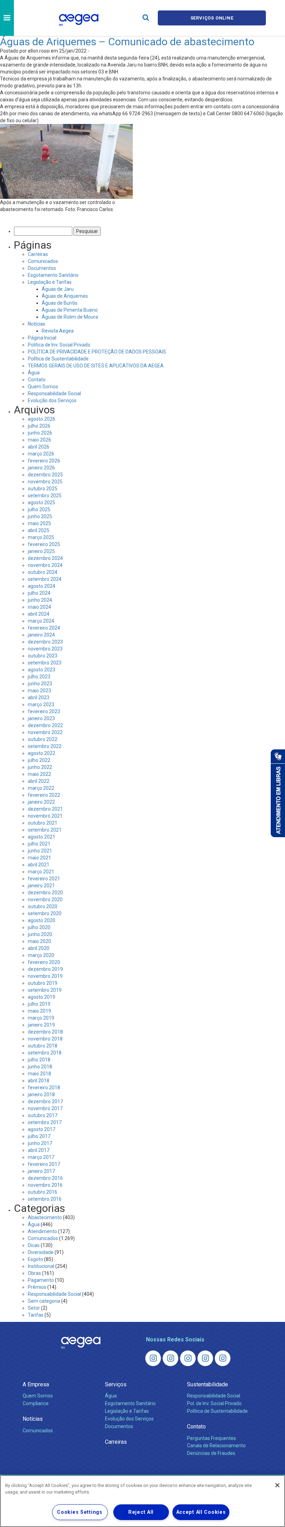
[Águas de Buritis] (170, 1358)
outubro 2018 (42, 1046)
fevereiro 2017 (44, 1164)
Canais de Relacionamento (216, 1445)
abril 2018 (38, 1080)
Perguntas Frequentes (211, 1438)
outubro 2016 (42, 1192)
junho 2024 (40, 600)
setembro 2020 (45, 913)
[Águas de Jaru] (188, 1358)
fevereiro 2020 (44, 962)
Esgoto (35, 1259)
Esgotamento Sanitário (53, 275)
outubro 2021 (42, 823)
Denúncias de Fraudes (211, 1453)
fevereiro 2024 (44, 628)
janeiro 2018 (41, 1094)
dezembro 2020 (45, 892)
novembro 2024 (45, 565)
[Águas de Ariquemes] (153, 1358)
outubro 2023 (42, 656)
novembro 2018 (45, 1039)
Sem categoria (44, 1301)
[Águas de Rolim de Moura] (222, 1358)
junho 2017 (40, 1143)
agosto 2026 (41, 419)
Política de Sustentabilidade (58, 358)
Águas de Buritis (60, 303)
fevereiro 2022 (44, 795)
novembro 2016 (45, 1185)
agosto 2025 (41, 502)
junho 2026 (40, 433)
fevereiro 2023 (44, 711)
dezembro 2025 (45, 474)
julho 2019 (39, 1004)
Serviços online (212, 18)
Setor (34, 1308)
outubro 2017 (42, 1115)
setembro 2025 (45, 495)
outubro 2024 (42, 572)
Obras (34, 1273)
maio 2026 (39, 440)
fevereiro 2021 (44, 878)
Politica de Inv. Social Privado (59, 345)
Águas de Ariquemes (65, 296)
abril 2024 (38, 614)
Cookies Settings (80, 1512)
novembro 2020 (45, 899)
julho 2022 (39, 760)
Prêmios (37, 1287)
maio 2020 (39, 941)
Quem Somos (43, 386)
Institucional (41, 1266)
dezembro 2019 (45, 969)
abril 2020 (38, 948)
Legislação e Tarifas (50, 282)
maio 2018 (39, 1073)
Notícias (36, 324)
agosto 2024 (41, 586)
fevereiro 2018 (44, 1087)
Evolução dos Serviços (52, 400)
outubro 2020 (42, 906)
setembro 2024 (45, 579)
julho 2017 (39, 1136)
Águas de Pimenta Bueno (70, 310)
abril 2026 (38, 447)
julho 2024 (39, 593)
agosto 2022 (41, 753)
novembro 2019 (45, 976)
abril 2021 (38, 864)
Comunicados (43, 261)
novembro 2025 (45, 481)
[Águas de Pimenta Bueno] (205, 1358)
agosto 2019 (41, 997)
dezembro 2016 (45, 1178)
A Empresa (36, 1384)
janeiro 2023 (41, 718)
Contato (37, 379)
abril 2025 (38, 530)
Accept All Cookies (201, 1512)
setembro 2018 (45, 1052)
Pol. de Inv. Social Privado (214, 1403)
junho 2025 (40, 516)
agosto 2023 (41, 669)
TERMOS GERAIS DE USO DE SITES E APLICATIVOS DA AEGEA (96, 365)
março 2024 (41, 621)
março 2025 (41, 537)
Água (34, 372)
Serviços (116, 1384)
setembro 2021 (45, 830)
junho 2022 (40, 767)
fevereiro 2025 (44, 544)
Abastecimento (45, 1217)
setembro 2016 (45, 1199)
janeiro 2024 (41, 635)
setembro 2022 (45, 746)
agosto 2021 (41, 837)
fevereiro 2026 (44, 460)
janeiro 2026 (41, 467)
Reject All (141, 1512)
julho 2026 (39, 426)
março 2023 (41, 704)
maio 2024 (39, 607)
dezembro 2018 (45, 1032)
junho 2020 (40, 934)
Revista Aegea (58, 331)
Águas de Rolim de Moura (70, 317)
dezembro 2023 (45, 642)
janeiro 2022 (41, 802)
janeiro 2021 (41, 885)
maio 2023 (39, 690)
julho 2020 (39, 927)
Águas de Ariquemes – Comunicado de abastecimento (127, 42)
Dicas (34, 1245)
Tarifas (35, 1315)
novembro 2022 (45, 732)
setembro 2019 (45, 990)
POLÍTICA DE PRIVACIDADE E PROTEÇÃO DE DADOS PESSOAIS (97, 352)
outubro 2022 (42, 739)
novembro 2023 (45, 649)
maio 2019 (39, 1011)
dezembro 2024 (45, 558)
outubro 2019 (42, 983)
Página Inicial (42, 338)
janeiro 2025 (41, 551)
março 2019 (41, 1018)
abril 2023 (38, 697)
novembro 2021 (45, 816)
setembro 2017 (45, 1122)
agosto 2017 (41, 1129)
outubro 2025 (42, 488)
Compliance (36, 1403)
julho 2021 (39, 844)
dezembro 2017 (45, 1101)
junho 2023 (40, 683)
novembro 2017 (45, 1108)
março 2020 (41, 955)
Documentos (42, 268)
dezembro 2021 (45, 809)
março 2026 (41, 454)
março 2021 (41, 871)
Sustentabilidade (207, 1384)
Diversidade (41, 1252)
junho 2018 (40, 1066)
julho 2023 (39, 676)
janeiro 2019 (41, 1025)
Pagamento (41, 1280)
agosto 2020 (41, 920)
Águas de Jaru (58, 289)
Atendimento (42, 1231)
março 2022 (41, 788)
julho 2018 (39, 1059)
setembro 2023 (45, 662)
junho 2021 (40, 851)
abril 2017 (38, 1150)
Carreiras (38, 254)
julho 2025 (39, 509)
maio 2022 (39, 774)
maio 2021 (39, 857)
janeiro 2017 (41, 1171)
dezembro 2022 (45, 725)
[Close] (277, 1485)
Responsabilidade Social (54, 393)
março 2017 (41, 1157)
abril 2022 (38, 781)
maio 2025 (39, 523)
